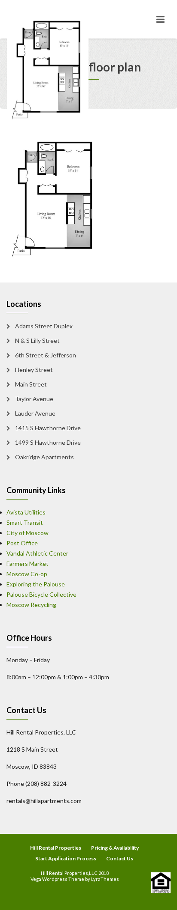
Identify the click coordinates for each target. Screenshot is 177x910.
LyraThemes (105, 879)
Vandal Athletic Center (37, 553)
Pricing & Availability (115, 848)
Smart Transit (24, 522)
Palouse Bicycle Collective (41, 594)
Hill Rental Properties (55, 848)
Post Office (22, 543)
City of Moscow (27, 532)
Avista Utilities (26, 512)
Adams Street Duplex (44, 326)
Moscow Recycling (31, 604)
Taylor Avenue (34, 398)
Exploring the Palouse (35, 584)
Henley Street (34, 369)
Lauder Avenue (35, 413)
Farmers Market (27, 563)
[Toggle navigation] (160, 19)
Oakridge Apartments (44, 457)
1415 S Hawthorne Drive (48, 427)
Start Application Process (65, 858)
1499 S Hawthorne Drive (48, 442)
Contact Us (119, 858)
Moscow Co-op (26, 573)
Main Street (31, 384)
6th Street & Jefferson (45, 355)
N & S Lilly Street (37, 340)
